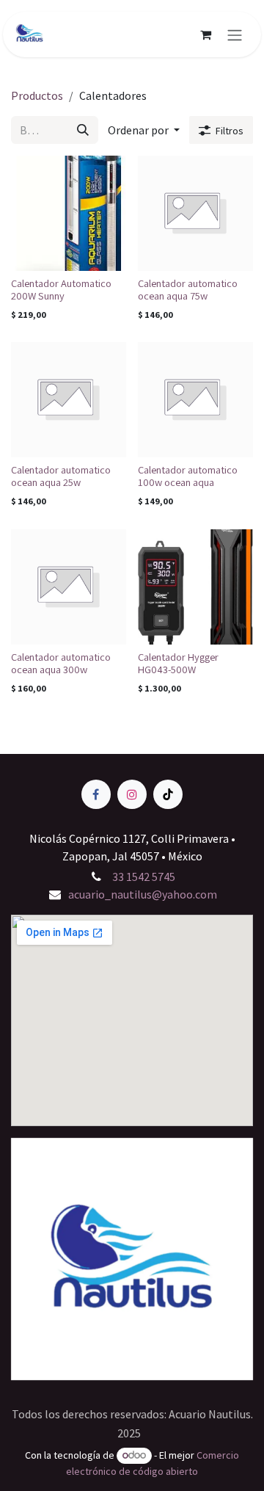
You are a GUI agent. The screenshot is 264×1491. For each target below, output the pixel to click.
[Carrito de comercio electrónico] (205, 34)
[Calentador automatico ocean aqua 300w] (68, 587)
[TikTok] (168, 794)
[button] (143, 130)
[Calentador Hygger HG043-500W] (195, 587)
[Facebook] (96, 794)
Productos (37, 95)
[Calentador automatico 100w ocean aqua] (195, 399)
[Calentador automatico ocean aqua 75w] (195, 213)
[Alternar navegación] (234, 34)
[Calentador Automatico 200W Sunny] (68, 213)
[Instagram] (132, 794)
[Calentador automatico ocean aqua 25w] (68, 399)
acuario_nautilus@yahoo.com (142, 894)
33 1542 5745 (142, 876)
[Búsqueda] (82, 130)
